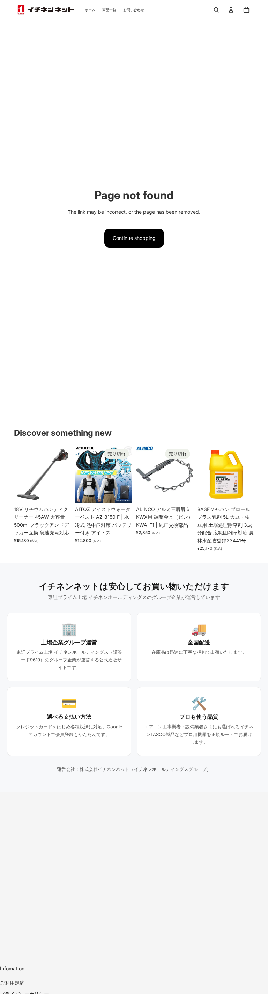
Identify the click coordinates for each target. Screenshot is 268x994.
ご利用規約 (12, 983)
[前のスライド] (19, 474)
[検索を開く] (216, 9)
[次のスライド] (65, 474)
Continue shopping (134, 238)
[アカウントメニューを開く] (231, 9)
